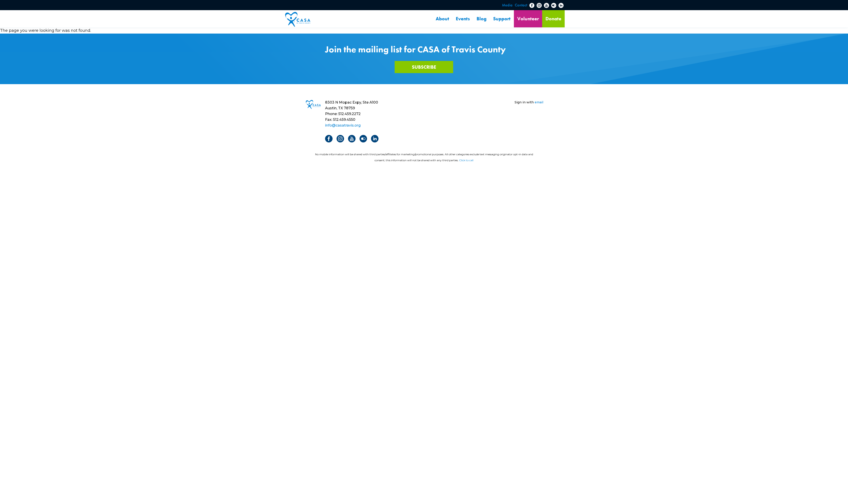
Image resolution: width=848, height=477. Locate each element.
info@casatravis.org (343, 125)
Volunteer (528, 18)
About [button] (442, 18)
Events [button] (463, 18)
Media (507, 5)
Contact (521, 5)
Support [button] (502, 18)
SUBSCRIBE (424, 67)
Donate (553, 18)
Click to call (466, 160)
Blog (481, 18)
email (539, 102)
